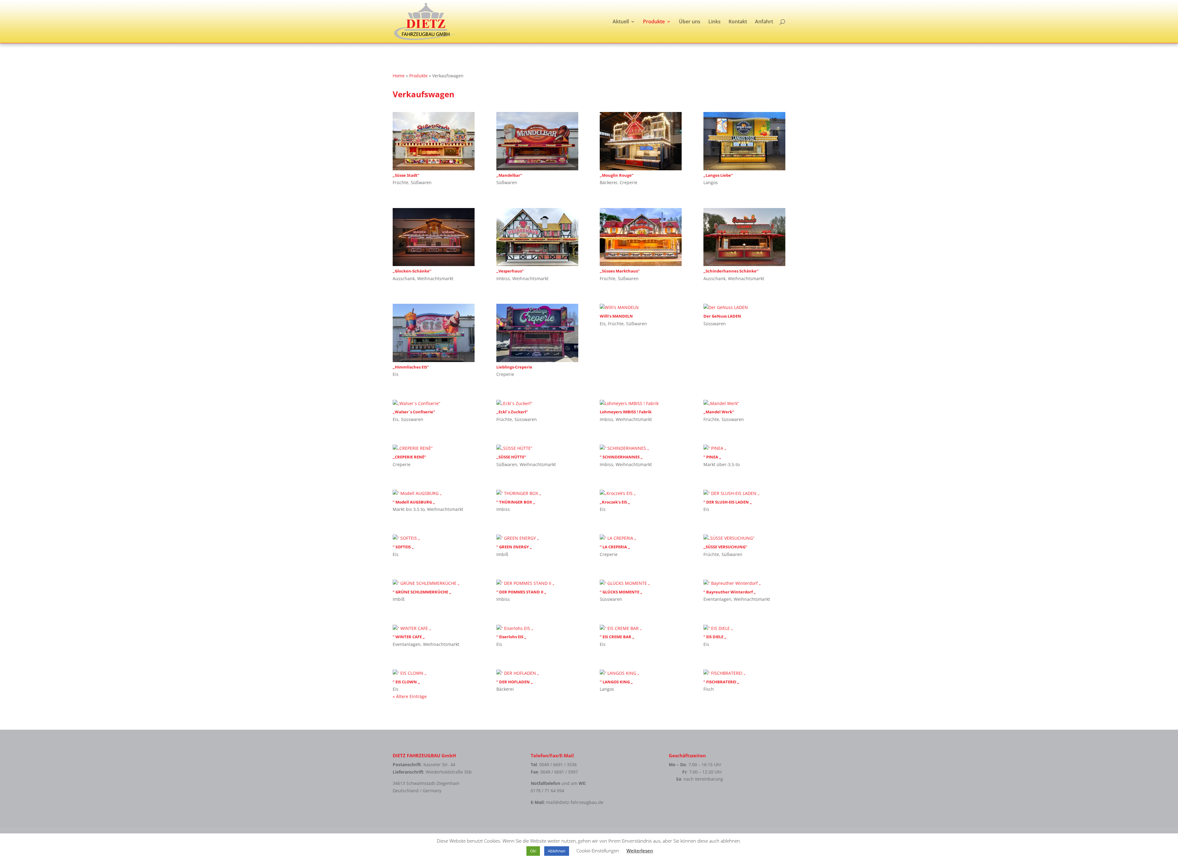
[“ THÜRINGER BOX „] (537, 493)
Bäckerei (608, 182)
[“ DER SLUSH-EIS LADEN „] (744, 493)
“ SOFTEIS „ (403, 547)
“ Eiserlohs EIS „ (511, 636)
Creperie (628, 182)
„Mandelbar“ (509, 175)
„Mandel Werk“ (718, 412)
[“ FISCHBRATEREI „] (744, 673)
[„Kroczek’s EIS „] (641, 493)
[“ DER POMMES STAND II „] (537, 583)
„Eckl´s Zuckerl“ (512, 412)
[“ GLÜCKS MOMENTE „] (641, 583)
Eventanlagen (717, 599)
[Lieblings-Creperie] (537, 333)
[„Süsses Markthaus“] (641, 237)
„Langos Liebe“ (718, 175)
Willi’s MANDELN (616, 316)
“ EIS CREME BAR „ (617, 636)
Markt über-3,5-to (721, 464)
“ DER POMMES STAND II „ (521, 592)
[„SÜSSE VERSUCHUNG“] (744, 538)
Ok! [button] (533, 851)
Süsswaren (714, 323)
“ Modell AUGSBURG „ (414, 502)
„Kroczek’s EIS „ (615, 502)
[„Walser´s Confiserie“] (434, 403)
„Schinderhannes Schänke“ (730, 271)
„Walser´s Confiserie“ (414, 412)
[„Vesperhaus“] (537, 237)
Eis (395, 374)
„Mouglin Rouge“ (616, 175)
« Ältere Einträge (410, 696)
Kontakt (738, 22)
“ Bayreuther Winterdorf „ (729, 592)
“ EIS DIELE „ (714, 636)
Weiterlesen (639, 850)
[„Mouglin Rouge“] (641, 141)
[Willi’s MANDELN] (641, 307)
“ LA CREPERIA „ (615, 547)
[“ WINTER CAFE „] (434, 628)
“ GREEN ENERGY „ (514, 547)
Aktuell (621, 22)
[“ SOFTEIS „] (434, 538)
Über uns (689, 22)
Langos (710, 182)
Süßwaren (421, 182)
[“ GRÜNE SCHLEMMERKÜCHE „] (434, 583)
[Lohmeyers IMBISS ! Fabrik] (641, 403)
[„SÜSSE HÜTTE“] (537, 448)
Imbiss (503, 278)
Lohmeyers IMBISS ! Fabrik (626, 412)
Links (714, 22)
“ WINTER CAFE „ (409, 636)
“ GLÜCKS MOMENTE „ (621, 592)
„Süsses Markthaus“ (620, 271)
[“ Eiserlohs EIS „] (537, 628)
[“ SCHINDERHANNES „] (641, 448)
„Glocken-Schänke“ (412, 271)
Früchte (400, 182)
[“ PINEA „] (744, 448)
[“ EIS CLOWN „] (434, 673)
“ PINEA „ (712, 457)
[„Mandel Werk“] (744, 403)
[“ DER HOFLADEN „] (537, 673)
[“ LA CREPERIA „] (641, 538)
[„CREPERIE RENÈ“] (434, 448)
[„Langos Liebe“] (744, 141)
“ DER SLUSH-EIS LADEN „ (727, 502)
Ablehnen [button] (556, 851)
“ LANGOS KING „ (616, 682)
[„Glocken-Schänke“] (434, 237)
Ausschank (404, 278)
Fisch (708, 689)
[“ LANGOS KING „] (641, 673)
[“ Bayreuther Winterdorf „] (744, 583)
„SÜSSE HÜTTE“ (511, 457)
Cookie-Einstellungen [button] (597, 850)
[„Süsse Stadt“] (434, 141)
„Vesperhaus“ (510, 271)
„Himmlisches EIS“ (411, 367)
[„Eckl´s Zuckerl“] (537, 403)
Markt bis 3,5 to (409, 509)
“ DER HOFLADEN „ (514, 682)
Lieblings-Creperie (514, 367)
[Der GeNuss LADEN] (744, 307)
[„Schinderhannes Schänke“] (744, 237)
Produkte (654, 22)
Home (399, 76)
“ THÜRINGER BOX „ (515, 502)
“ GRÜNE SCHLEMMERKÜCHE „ (422, 592)
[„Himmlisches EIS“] (434, 333)
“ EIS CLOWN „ (406, 682)
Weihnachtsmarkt (435, 278)
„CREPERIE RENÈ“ (409, 457)
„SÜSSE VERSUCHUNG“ (725, 547)
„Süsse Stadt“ (406, 175)
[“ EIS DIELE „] (744, 628)
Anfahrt (764, 22)
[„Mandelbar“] (537, 141)
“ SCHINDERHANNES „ (621, 457)
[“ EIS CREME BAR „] (641, 628)
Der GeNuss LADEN (722, 316)
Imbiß (502, 554)
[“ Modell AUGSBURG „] (434, 493)
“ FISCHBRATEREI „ (721, 682)
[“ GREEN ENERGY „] (537, 538)
